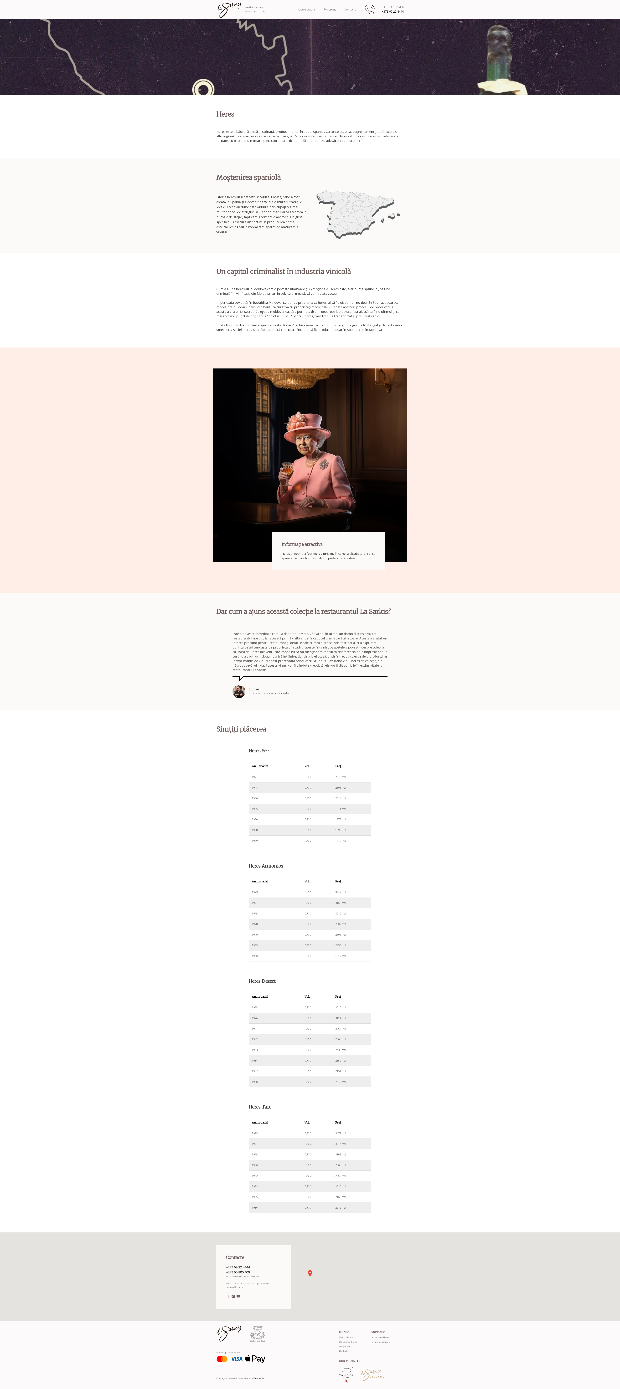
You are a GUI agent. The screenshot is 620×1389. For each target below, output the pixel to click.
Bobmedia (259, 1378)
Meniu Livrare (306, 9)
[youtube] (238, 1296)
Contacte (350, 9)
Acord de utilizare (380, 1337)
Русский (388, 7)
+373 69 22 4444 (393, 11)
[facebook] (228, 1296)
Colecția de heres (348, 1342)
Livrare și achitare (381, 1342)
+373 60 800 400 (238, 1272)
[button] (310, 1273)
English (400, 7)
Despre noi (330, 9)
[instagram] (233, 1296)
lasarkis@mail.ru (234, 1287)
